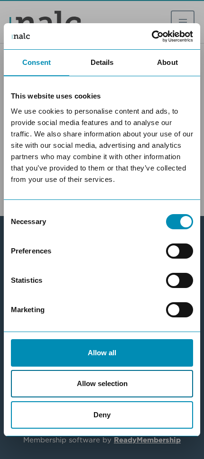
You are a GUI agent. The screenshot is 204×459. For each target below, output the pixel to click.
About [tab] (167, 62)
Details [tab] (102, 62)
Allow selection (102, 383)
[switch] (179, 251)
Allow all (102, 353)
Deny (102, 415)
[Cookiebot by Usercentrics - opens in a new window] (151, 36)
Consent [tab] (36, 62)
